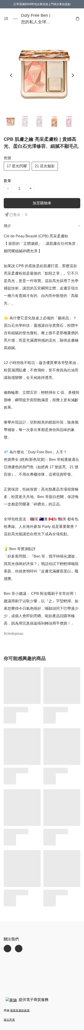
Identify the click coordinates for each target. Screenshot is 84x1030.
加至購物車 (42, 203)
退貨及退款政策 (20, 1010)
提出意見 (9, 1019)
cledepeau (14, 634)
